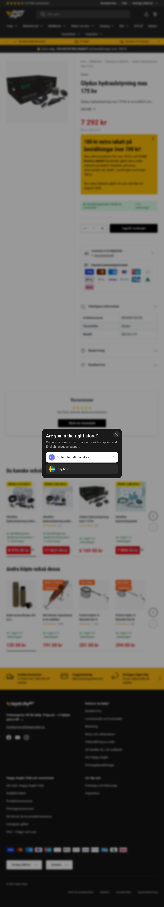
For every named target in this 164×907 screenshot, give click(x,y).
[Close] (116, 434)
